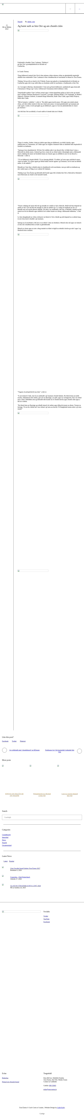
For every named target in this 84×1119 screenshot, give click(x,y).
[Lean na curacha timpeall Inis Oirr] (69, 777)
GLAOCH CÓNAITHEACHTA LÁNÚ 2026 (25, 886)
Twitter (14, 741)
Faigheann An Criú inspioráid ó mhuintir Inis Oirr (59, 751)
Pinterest (23, 741)
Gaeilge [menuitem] (42, 1113)
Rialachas (5, 1078)
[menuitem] (42, 1113)
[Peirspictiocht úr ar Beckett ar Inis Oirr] (42, 777)
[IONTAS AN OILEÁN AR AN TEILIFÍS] (14, 777)
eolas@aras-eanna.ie (50, 1089)
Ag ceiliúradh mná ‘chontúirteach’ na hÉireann (24, 750)
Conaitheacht (6, 835)
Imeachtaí (5, 837)
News (4, 840)
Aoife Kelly (61, 1107)
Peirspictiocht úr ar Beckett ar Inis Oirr (42, 795)
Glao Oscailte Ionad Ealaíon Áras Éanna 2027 (25, 868)
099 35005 (52, 1085)
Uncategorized (6, 845)
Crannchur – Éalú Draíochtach (20, 877)
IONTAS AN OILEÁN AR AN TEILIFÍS (14, 795)
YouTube (46, 919)
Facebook (5, 741)
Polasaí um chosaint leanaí (10, 1082)
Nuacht (20, 22)
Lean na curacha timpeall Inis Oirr (70, 795)
